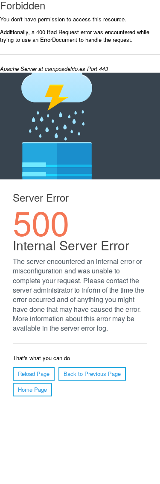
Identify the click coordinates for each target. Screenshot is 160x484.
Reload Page (33, 374)
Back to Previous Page (92, 374)
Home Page (32, 389)
